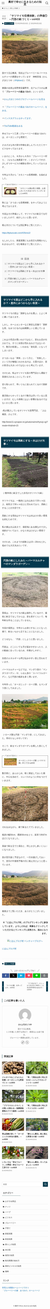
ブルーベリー (10, 1223)
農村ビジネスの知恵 (13, 1266)
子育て (8, 1228)
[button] (5, 975)
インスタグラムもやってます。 (18, 118)
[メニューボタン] (3, 3)
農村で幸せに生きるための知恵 (25, 3)
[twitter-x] (27, 1042)
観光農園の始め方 (12, 1261)
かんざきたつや (25, 1024)
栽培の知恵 (9, 1255)
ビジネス (8, 1217)
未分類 (8, 1250)
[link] (22, 1042)
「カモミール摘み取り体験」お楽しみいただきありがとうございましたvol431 (32, 190)
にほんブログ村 (9, 949)
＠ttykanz (18, 80)
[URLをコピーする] (44, 975)
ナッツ (8, 1207)
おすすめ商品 (10, 1201)
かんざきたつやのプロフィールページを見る (24, 99)
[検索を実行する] (45, 1184)
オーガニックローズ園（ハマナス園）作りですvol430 (32, 761)
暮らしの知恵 (9, 23)
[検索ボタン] (47, 3)
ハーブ (8, 1212)
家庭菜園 (8, 1234)
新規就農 (8, 1239)
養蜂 (7, 1271)
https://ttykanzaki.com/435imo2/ (16, 233)
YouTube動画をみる (13, 126)
